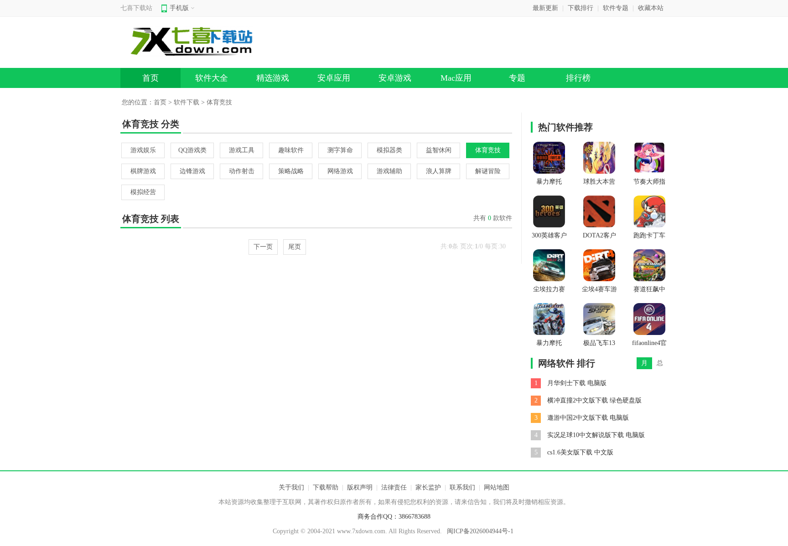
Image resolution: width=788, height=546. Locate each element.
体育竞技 (488, 150)
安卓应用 (333, 77)
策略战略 (291, 171)
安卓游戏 (394, 77)
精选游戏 (272, 77)
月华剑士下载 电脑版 (577, 383)
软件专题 (615, 8)
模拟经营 (143, 192)
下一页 (263, 246)
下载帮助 (325, 487)
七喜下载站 (136, 8)
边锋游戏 (192, 171)
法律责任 (394, 487)
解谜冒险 (488, 171)
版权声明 (360, 487)
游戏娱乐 (143, 150)
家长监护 (428, 487)
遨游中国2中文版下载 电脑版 (588, 417)
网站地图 (496, 487)
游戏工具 (241, 150)
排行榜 (578, 77)
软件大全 (211, 77)
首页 (150, 77)
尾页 (294, 246)
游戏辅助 (389, 171)
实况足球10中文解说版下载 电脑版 (596, 435)
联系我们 (462, 487)
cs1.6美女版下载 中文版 (580, 452)
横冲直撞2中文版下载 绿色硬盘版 (594, 400)
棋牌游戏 (143, 171)
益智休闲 (438, 150)
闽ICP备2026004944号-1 (480, 531)
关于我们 (291, 487)
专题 (517, 77)
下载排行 (580, 8)
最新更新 (545, 8)
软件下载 (186, 102)
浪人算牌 (438, 171)
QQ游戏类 (192, 150)
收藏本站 (651, 8)
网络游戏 (340, 171)
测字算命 (340, 150)
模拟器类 (389, 150)
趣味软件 (291, 150)
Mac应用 (456, 77)
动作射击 (241, 171)
